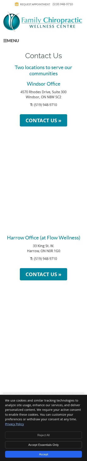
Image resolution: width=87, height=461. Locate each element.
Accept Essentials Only (43, 444)
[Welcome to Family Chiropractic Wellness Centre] (42, 31)
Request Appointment (35, 4)
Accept (43, 454)
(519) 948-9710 (63, 4)
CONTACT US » (43, 120)
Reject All (43, 435)
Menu (13, 40)
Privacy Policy (14, 424)
